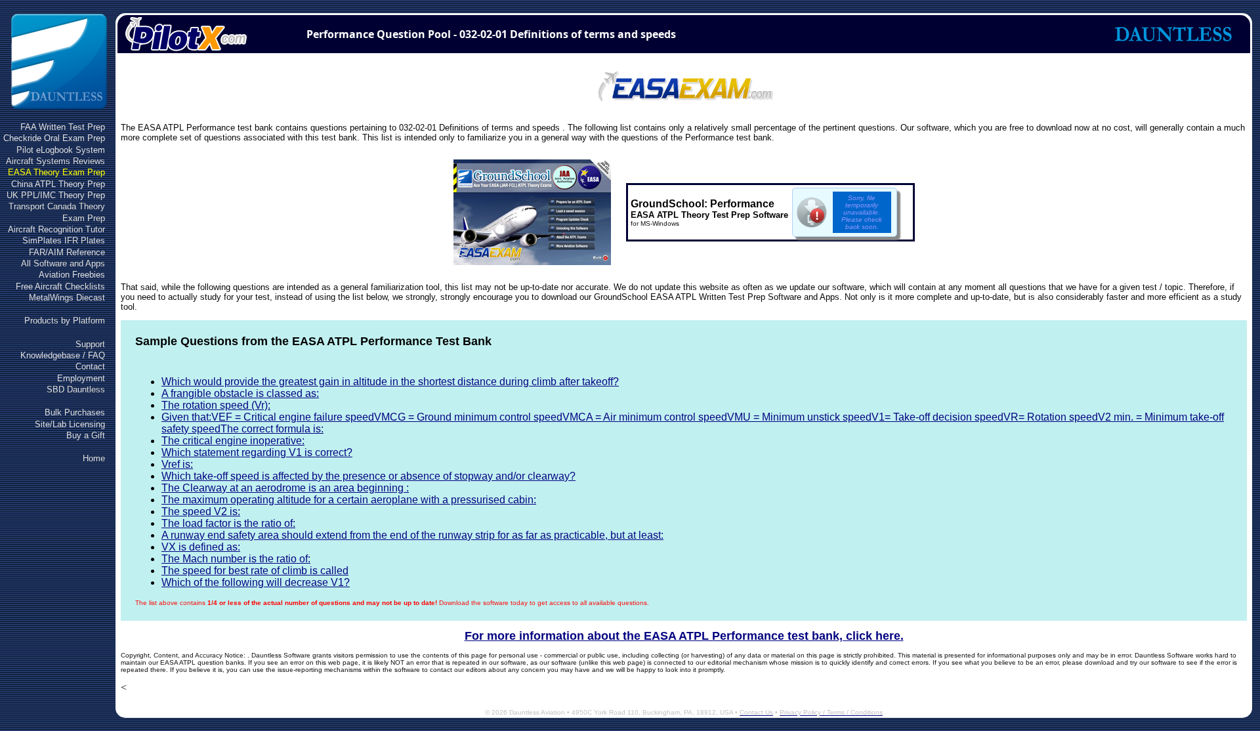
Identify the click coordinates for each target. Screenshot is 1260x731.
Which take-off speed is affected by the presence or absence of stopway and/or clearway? (368, 476)
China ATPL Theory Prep (58, 184)
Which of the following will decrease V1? (255, 582)
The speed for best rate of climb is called (254, 570)
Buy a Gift (85, 435)
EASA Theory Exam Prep (56, 172)
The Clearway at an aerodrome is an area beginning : (285, 487)
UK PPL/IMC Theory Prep (56, 195)
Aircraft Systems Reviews (55, 161)
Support (90, 344)
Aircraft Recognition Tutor (56, 229)
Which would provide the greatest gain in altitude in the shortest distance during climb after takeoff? (390, 381)
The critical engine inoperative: (232, 440)
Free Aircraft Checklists (60, 286)
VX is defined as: (200, 547)
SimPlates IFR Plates (63, 240)
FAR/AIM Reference (67, 252)
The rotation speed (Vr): (215, 405)
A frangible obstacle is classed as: (240, 393)
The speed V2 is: (200, 511)
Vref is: (177, 464)
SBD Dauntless (76, 389)
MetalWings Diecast (67, 298)
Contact (90, 366)
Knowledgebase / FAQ (62, 355)
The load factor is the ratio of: (228, 523)
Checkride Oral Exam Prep (54, 138)
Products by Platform (64, 320)
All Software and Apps (63, 263)
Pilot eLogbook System (60, 150)
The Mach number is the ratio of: (235, 558)
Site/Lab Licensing (70, 424)
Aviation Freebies (72, 275)
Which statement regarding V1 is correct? (256, 452)
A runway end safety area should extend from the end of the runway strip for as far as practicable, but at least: (412, 535)
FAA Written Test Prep (62, 127)
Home (94, 458)
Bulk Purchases (75, 412)
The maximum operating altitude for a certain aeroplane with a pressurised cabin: (348, 499)
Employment (81, 378)
